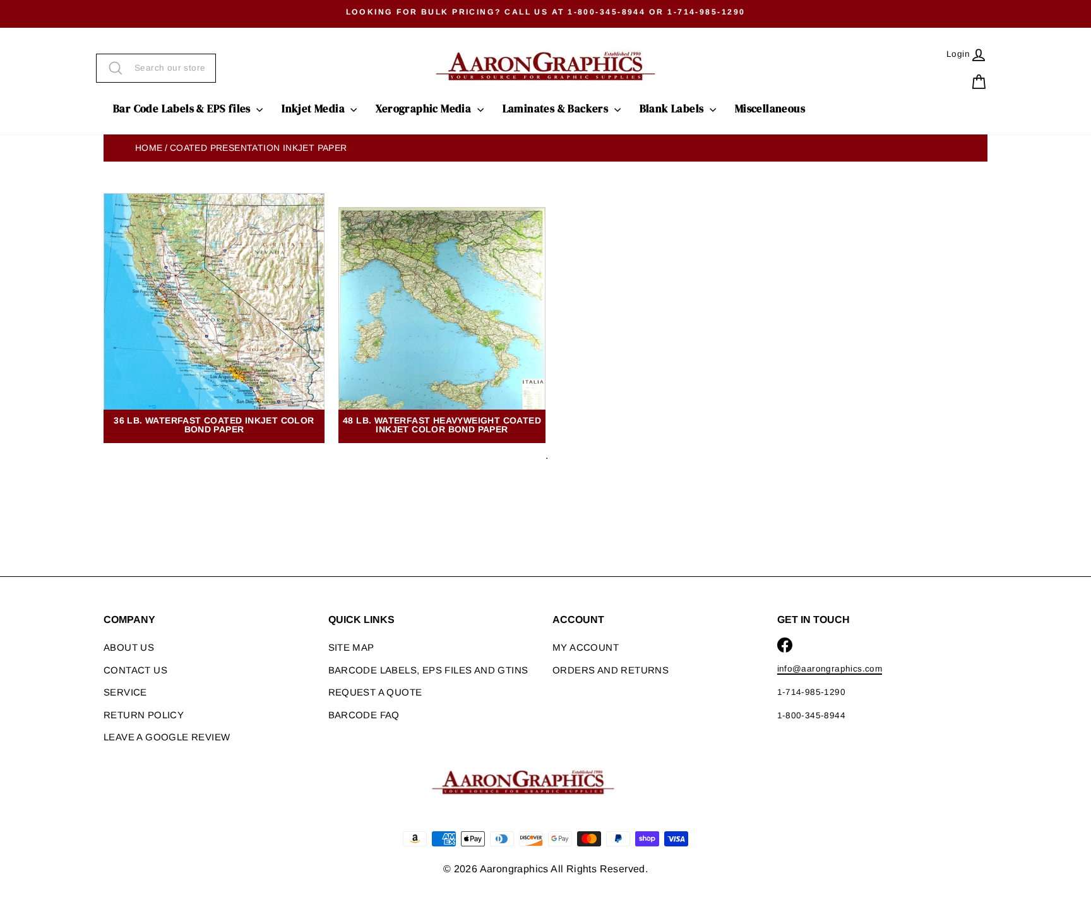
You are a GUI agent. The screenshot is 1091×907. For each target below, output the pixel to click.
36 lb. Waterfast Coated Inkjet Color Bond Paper (214, 425)
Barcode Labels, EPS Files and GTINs (428, 670)
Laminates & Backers (557, 108)
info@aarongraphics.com (830, 668)
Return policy (144, 714)
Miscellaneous (770, 108)
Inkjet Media (314, 108)
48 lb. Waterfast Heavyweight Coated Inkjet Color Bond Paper (442, 425)
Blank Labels (673, 108)
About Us (129, 647)
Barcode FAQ (364, 714)
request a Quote (375, 692)
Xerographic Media (425, 108)
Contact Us (135, 670)
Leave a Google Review (167, 737)
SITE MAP (351, 647)
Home (149, 148)
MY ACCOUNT (585, 647)
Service (125, 692)
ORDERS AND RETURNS (610, 670)
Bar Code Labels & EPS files (183, 108)
